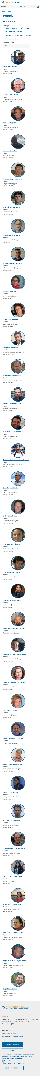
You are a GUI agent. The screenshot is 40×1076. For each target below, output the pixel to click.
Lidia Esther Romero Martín (12, 876)
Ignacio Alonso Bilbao (10, 95)
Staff (21, 28)
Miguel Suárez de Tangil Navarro (14, 961)
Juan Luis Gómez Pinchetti (12, 207)
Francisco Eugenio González (13, 179)
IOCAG (3, 11)
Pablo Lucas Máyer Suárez (12, 600)
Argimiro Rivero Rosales (11, 820)
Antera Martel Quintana (11, 544)
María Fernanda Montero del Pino (14, 682)
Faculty (14, 28)
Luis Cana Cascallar (10, 151)
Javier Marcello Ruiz (10, 516)
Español (32, 7)
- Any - (7, 28)
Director (28, 35)
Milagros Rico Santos (10, 792)
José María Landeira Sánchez (13, 432)
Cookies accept (12, 1045)
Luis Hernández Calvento (11, 347)
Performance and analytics (14, 1063)
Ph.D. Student (10, 32)
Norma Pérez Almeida (10, 710)
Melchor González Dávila (11, 235)
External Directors (11, 39)
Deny (12, 1051)
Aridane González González (12, 263)
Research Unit (8, 43)
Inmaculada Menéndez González (14, 654)
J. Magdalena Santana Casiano (13, 933)
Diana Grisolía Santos (10, 319)
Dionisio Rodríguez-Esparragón (14, 848)
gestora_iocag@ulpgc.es (14, 1036)
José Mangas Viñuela (10, 488)
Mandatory (8, 1061)
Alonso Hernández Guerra (12, 375)
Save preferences (12, 1068)
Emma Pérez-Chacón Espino (13, 764)
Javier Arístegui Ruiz (10, 123)
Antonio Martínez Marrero (12, 572)
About (9, 11)
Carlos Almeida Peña (10, 67)
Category (6, 26)
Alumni (19, 32)
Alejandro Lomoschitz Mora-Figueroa (16, 460)
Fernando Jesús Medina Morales (14, 628)
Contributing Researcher (14, 35)
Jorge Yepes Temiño (10, 989)
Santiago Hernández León (12, 404)
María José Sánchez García (12, 904)
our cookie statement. (15, 1059)
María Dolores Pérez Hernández (14, 738)
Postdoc (28, 28)
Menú (37, 7)
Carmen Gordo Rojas (10, 291)
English (23, 7)
